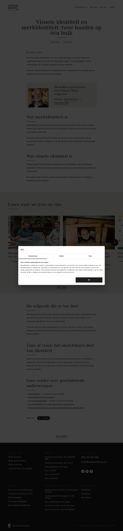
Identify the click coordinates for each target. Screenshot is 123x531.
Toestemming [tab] (32, 256)
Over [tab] (90, 256)
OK (89, 280)
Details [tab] (61, 256)
